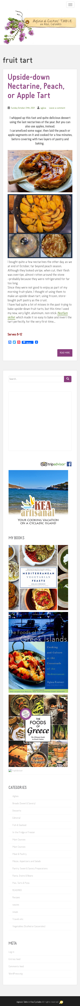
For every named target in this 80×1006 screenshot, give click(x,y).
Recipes (16, 897)
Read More (65, 353)
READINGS (17, 890)
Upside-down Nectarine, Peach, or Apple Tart (36, 86)
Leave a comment (57, 108)
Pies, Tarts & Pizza (20, 883)
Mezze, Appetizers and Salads (26, 861)
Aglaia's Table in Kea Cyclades (29, 1002)
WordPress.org (16, 973)
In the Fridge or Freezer (23, 832)
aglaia (43, 108)
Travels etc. (18, 919)
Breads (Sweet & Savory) (23, 803)
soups (15, 912)
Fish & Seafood (19, 825)
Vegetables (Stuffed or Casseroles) (28, 926)
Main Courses (18, 839)
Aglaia (15, 796)
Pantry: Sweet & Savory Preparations (30, 868)
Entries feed (14, 959)
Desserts (16, 810)
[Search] (67, 379)
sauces (15, 904)
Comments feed (16, 966)
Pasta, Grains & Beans (22, 876)
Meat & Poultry (19, 854)
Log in (11, 952)
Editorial (16, 818)
